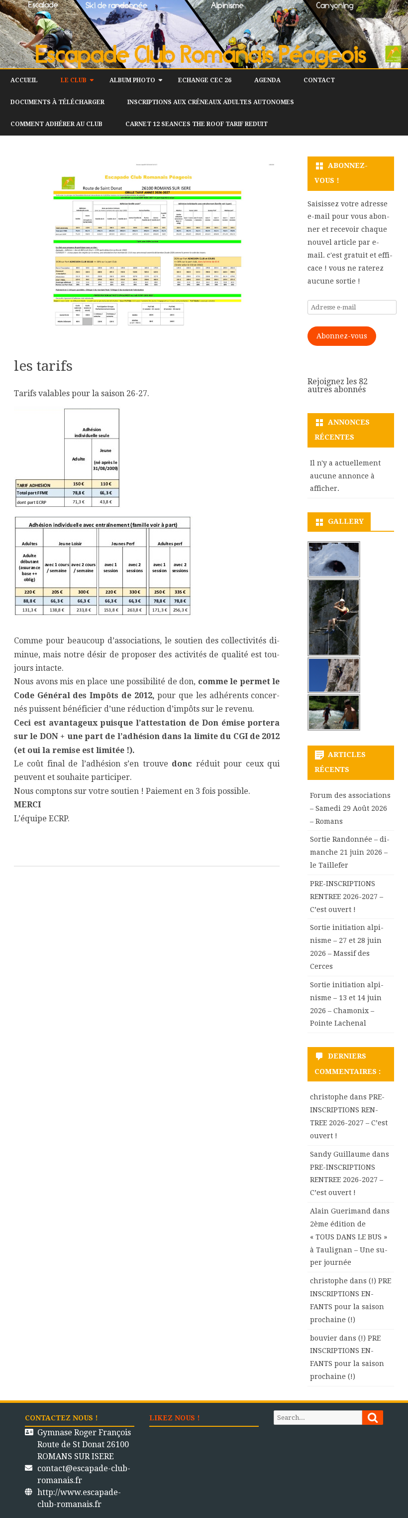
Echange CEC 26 (204, 80)
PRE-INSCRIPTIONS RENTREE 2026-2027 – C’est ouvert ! (346, 896)
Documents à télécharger (57, 102)
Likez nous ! (174, 1418)
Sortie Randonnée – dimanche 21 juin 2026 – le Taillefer (350, 852)
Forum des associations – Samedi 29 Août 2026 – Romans (350, 808)
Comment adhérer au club (56, 124)
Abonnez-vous (341, 336)
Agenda (267, 80)
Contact (319, 80)
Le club (74, 80)
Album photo (132, 80)
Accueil (24, 80)
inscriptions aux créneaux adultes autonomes (210, 102)
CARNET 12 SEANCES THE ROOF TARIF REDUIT (196, 124)
